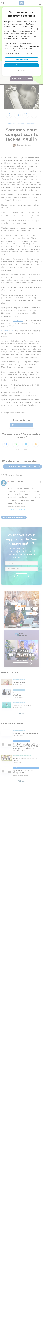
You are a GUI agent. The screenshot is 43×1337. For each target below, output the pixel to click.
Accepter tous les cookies (21, 65)
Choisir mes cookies (21, 59)
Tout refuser (21, 70)
